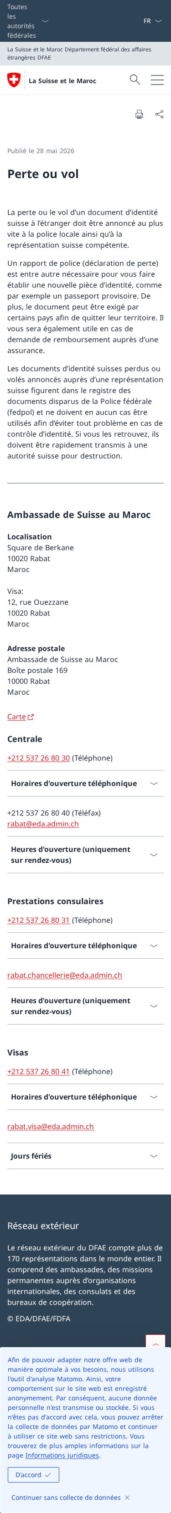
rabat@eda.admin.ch (43, 824)
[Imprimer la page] (139, 114)
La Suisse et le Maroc (62, 80)
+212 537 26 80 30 (38, 758)
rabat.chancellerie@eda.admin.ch (64, 975)
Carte (16, 717)
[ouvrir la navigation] (157, 80)
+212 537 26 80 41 (38, 1071)
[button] (155, 1344)
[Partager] (159, 114)
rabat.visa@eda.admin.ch (50, 1126)
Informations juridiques (62, 1455)
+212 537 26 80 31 (38, 920)
